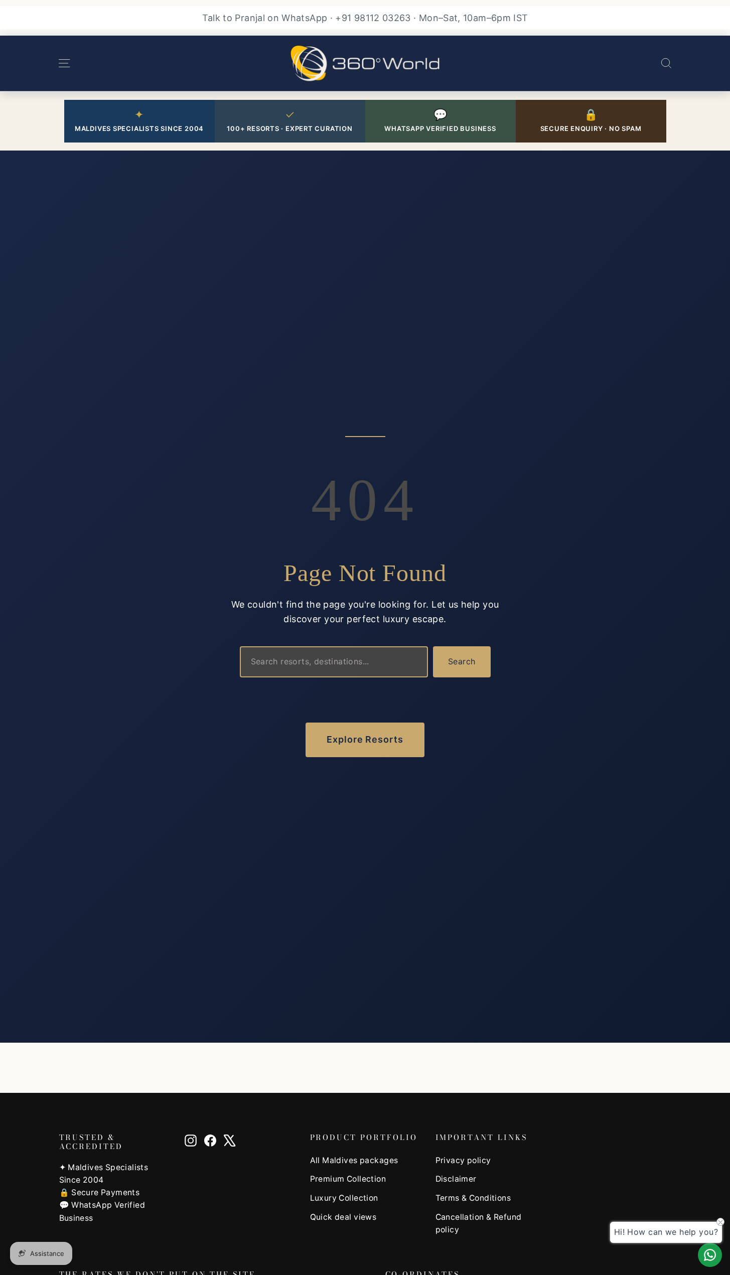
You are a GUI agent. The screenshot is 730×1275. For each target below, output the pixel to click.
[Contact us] (710, 1255)
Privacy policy (463, 1160)
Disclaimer (456, 1179)
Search (461, 661)
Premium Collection (348, 1179)
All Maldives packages (354, 1160)
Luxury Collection (344, 1198)
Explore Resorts (365, 739)
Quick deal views (343, 1217)
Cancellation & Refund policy (478, 1223)
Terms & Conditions (473, 1198)
